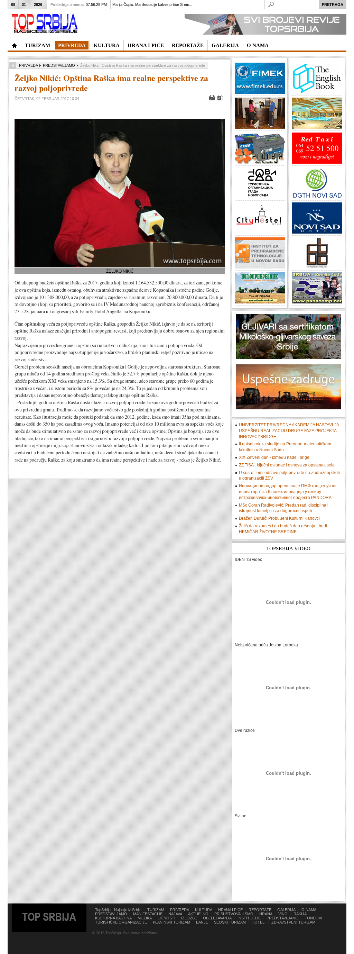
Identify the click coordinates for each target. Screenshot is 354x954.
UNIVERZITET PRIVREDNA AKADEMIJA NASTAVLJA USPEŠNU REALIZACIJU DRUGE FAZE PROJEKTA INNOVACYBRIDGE (289, 431)
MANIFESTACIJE (147, 914)
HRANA (265, 914)
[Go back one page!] (12, 65)
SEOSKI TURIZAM (230, 922)
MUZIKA (145, 918)
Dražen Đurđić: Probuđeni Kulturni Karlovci (279, 518)
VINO (283, 914)
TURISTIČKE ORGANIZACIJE (121, 922)
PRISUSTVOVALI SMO (233, 914)
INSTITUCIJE (249, 918)
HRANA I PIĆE (230, 910)
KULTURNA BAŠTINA (113, 918)
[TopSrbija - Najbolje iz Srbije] (14, 45)
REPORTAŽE (260, 910)
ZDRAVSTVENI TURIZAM (293, 922)
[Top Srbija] (46, 24)
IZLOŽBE (189, 918)
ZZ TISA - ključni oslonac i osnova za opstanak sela (287, 465)
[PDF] (221, 99)
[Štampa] (212, 99)
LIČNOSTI (166, 918)
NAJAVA (175, 914)
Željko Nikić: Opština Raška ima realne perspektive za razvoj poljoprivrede (111, 83)
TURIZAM (155, 910)
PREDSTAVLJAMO (59, 65)
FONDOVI (313, 918)
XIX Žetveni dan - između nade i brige (274, 457)
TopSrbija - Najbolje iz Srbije (118, 910)
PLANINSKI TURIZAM (171, 922)
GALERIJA (286, 910)
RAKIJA (300, 914)
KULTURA (203, 910)
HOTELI (259, 922)
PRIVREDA (28, 65)
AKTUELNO (198, 914)
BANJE (202, 922)
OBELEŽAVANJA (217, 918)
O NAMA (308, 910)
